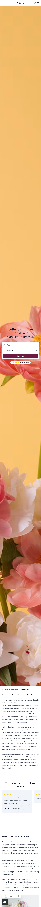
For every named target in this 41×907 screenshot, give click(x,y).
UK (2, 689)
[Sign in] (35, 3)
